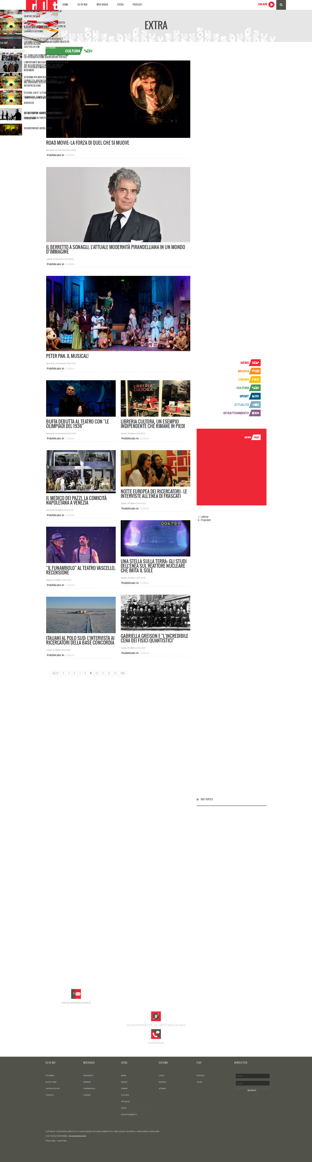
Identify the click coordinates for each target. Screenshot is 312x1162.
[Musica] (240, 370)
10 (96, 673)
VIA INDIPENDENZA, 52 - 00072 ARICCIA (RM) (156, 1025)
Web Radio (102, 4)
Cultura (69, 155)
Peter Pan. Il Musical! (67, 356)
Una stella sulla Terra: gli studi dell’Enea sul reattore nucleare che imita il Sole (154, 566)
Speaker (87, 1082)
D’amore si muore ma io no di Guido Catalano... (24, 29)
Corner (87, 1095)
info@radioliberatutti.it (76, 1002)
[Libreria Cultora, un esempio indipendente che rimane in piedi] (155, 398)
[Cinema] (240, 379)
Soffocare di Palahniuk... (13, 51)
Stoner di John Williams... (13, 21)
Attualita (125, 1102)
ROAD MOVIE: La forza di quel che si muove (87, 142)
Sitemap (162, 1088)
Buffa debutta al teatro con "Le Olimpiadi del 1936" (77, 423)
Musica (124, 1082)
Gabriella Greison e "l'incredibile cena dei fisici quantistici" (154, 638)
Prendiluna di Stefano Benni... (16, 12)
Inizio (55, 673)
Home (65, 4)
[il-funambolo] (81, 544)
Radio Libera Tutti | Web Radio (41, 5)
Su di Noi (83, 4)
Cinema (124, 1088)
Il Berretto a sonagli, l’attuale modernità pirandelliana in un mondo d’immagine (115, 249)
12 (109, 673)
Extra (120, 4)
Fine (122, 673)
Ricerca (162, 1082)
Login (161, 1075)
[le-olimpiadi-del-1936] (81, 398)
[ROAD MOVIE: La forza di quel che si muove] (118, 99)
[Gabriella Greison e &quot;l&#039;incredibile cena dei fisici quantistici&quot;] (155, 612)
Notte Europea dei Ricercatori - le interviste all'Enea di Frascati (154, 493)
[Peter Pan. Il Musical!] (118, 313)
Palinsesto (88, 1075)
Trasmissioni (89, 1088)
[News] (240, 362)
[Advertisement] (231, 200)
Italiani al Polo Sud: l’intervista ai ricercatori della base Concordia (80, 640)
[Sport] (240, 396)
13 (115, 673)
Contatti (50, 1095)
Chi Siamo (50, 1075)
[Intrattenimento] (240, 412)
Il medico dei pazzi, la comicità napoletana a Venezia (76, 500)
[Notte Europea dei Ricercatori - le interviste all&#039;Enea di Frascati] (155, 468)
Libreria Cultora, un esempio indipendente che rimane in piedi (153, 423)
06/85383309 (156, 1042)
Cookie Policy (62, 1141)
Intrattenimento (129, 1115)
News (123, 1075)
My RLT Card (51, 1082)
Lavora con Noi (52, 1088)
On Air (199, 1082)
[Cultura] (240, 387)
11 (103, 673)
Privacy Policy (51, 1141)
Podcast (137, 4)
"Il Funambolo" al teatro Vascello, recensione (81, 570)
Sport (124, 1108)
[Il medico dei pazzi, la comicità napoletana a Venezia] (81, 471)
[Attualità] (240, 404)
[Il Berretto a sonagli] (118, 204)
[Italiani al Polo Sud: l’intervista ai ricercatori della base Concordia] (81, 614)
